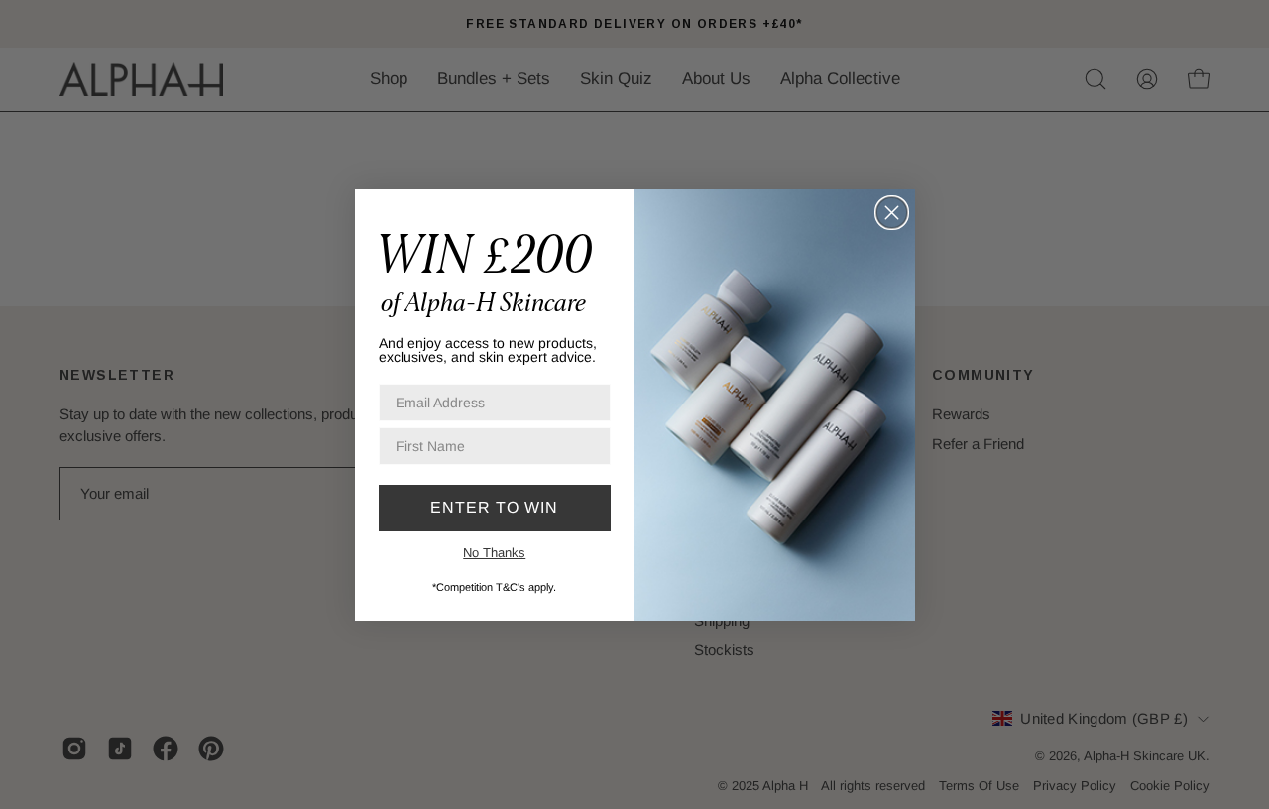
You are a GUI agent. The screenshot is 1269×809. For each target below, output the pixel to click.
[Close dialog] (891, 212)
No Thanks (494, 552)
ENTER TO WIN (494, 507)
